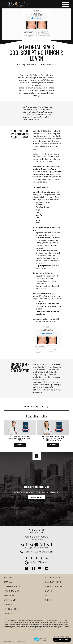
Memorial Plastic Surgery (26, 90)
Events (54, 65)
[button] (37, 407)
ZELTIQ (43, 131)
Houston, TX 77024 (36, 533)
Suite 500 (41, 530)
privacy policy (57, 637)
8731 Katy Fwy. (33, 530)
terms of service (65, 637)
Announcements (47, 65)
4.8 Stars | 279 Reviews (38, 562)
